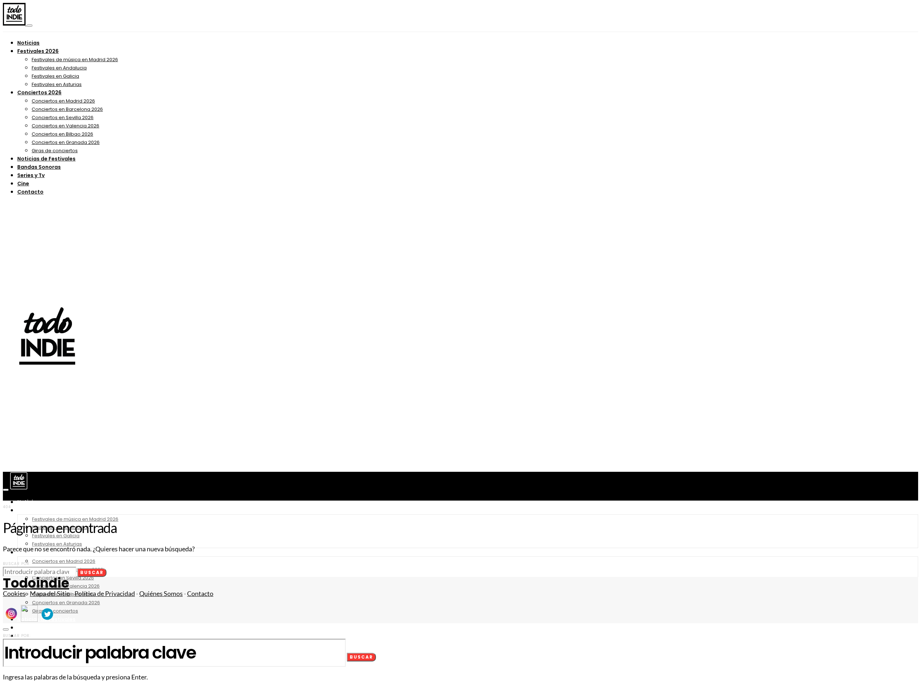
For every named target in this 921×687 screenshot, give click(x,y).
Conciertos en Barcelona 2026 (67, 109)
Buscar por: (17, 563)
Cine (23, 183)
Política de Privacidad (104, 593)
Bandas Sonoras (39, 167)
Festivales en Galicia (55, 76)
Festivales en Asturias (57, 84)
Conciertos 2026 (39, 92)
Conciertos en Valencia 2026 (65, 125)
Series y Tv (31, 175)
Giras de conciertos (55, 150)
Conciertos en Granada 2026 (66, 142)
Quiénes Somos (161, 593)
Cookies (14, 593)
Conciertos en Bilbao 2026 (62, 134)
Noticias (28, 42)
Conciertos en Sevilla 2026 (63, 117)
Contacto (30, 191)
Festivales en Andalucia (59, 67)
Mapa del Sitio (50, 593)
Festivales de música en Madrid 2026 (75, 59)
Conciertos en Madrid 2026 (63, 101)
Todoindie (36, 583)
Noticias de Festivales (46, 158)
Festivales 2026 (38, 51)
